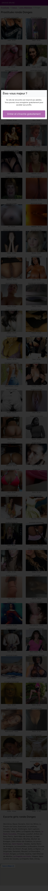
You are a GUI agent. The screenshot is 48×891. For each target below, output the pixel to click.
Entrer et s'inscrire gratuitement (24, 114)
